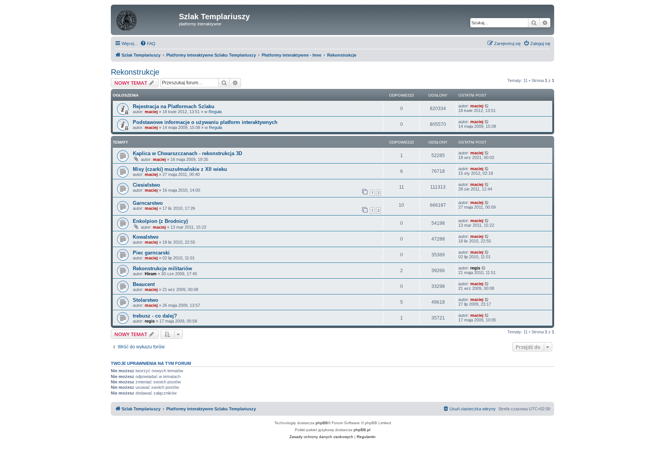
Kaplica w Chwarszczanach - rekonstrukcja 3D (187, 153)
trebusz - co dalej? (155, 316)
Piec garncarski (151, 253)
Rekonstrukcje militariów (162, 268)
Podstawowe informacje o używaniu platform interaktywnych (205, 122)
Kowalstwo (146, 237)
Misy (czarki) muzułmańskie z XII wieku (180, 169)
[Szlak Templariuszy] (146, 19)
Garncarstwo (148, 203)
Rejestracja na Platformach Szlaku (173, 106)
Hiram (151, 273)
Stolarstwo (145, 300)
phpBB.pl (362, 430)
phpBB (322, 423)
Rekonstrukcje (135, 72)
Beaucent (144, 284)
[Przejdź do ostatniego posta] (487, 106)
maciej (151, 111)
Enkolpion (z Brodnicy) (160, 221)
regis (475, 268)
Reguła (215, 111)
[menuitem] (147, 43)
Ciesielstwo (146, 185)
